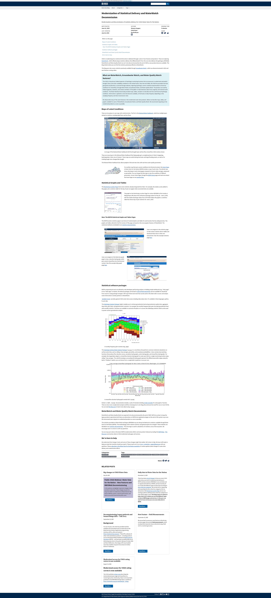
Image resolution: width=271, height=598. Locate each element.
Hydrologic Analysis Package (111, 304)
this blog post (112, 407)
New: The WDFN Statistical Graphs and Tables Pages (116, 47)
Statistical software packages (109, 50)
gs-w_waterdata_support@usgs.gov (150, 444)
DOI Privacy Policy (106, 594)
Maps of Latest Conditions (109, 42)
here (151, 237)
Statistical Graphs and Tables (109, 44)
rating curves (117, 574)
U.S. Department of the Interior (110, 596)
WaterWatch (105, 61)
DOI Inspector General (124, 596)
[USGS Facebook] (161, 594)
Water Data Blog (105, 8)
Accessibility (118, 594)
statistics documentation (129, 225)
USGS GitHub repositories (143, 291)
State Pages (166, 167)
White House (133, 596)
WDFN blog (161, 432)
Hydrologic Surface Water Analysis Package (115, 350)
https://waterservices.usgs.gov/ (111, 534)
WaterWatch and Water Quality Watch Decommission (116, 52)
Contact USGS (131, 594)
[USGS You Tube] (167, 594)
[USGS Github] (163, 594)
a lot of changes (150, 478)
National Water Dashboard (146, 113)
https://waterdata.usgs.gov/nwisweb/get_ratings (116, 581)
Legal (113, 594)
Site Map (124, 594)
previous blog (140, 177)
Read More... (110, 500)
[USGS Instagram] (168, 594)
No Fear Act (140, 596)
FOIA (145, 596)
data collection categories (144, 487)
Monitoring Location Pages (111, 187)
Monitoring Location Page (153, 491)
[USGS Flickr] (165, 594)
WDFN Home (151, 175)
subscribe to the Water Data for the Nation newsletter (125, 446)
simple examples (148, 403)
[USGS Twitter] (159, 594)
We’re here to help (107, 55)
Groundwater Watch (141, 68)
